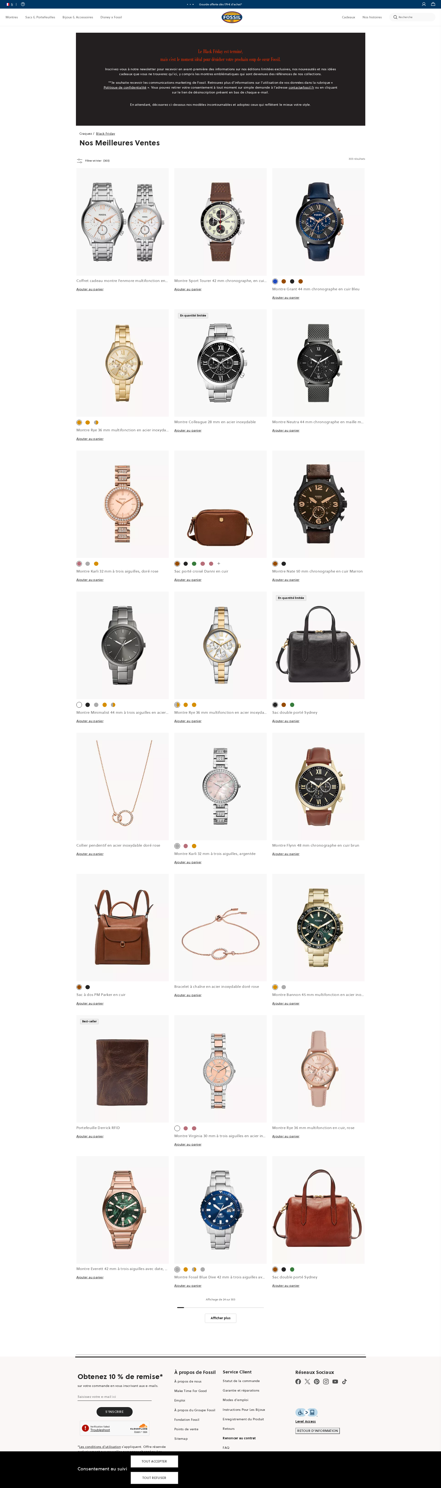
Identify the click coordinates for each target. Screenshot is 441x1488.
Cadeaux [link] (348, 17)
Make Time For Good (190, 1391)
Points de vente (186, 1429)
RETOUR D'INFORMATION (317, 1430)
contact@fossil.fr (301, 87)
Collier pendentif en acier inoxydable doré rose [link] (118, 845)
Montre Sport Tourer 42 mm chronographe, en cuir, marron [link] (227, 280)
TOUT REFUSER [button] (154, 1477)
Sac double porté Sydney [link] (294, 712)
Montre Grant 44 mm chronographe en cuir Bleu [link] (316, 288)
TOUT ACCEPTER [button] (154, 1461)
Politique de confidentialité (125, 87)
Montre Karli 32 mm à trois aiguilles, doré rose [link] (117, 571)
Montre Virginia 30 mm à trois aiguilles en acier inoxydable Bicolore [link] (234, 1135)
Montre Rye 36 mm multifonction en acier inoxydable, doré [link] (129, 429)
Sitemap (181, 1438)
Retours (229, 1428)
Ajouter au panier (89, 289)
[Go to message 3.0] (193, 4)
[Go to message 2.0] (190, 4)
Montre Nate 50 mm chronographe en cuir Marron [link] (317, 571)
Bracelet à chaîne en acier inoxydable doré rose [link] (216, 986)
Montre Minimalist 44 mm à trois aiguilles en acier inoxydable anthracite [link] (141, 712)
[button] (13, 4)
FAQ (226, 1447)
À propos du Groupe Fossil (194, 1410)
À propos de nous (187, 1381)
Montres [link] (12, 17)
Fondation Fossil (186, 1419)
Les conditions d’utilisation (100, 1446)
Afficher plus (221, 1318)
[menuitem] (12, 17)
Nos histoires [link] (372, 17)
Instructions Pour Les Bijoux (244, 1409)
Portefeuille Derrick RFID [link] (98, 1127)
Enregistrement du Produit (243, 1419)
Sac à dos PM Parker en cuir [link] (101, 994)
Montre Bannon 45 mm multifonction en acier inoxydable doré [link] (328, 994)
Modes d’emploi (235, 1400)
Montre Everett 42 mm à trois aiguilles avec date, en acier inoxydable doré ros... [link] (147, 1268)
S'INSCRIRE (114, 1411)
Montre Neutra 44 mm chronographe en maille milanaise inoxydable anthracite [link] (343, 421)
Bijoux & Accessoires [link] (78, 17)
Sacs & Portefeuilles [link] (40, 17)
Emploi (179, 1400)
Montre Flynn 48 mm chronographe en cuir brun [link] (315, 845)
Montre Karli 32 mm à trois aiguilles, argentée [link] (215, 853)
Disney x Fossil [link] (111, 17)
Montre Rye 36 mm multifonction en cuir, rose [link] (313, 1127)
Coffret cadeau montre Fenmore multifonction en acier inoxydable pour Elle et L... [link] (149, 280)
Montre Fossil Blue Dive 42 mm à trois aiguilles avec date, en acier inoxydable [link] (243, 1277)
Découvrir (236, 4)
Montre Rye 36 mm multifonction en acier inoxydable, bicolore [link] (230, 712)
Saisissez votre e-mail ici (97, 1396)
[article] (123, 238)
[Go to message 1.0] (187, 4)
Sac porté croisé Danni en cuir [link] (201, 571)
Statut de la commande (241, 1381)
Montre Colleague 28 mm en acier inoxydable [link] (215, 421)
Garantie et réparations (241, 1390)
